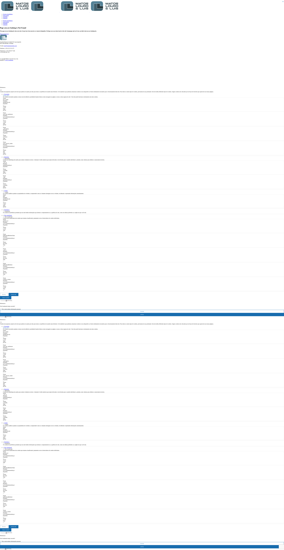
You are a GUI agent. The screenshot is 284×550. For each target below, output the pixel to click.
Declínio (4, 294)
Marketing (6, 157)
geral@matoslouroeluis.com (10, 45)
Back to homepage (4, 34)
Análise (6, 190)
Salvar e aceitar (5, 297)
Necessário (6, 94)
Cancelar (142, 311)
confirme (142, 314)
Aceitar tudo (13, 294)
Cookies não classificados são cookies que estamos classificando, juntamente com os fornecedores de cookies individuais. (31, 218)
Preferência (6, 209)
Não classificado (8, 215)
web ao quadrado (9, 60)
